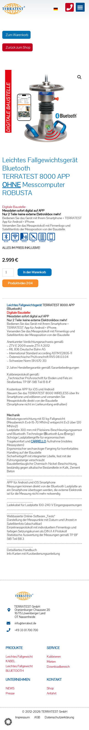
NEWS (10, 688)
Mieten (51, 661)
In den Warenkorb (34, 272)
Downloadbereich (58, 666)
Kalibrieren (54, 656)
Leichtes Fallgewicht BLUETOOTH (19, 668)
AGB (37, 717)
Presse (10, 693)
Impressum (22, 717)
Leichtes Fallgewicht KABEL (19, 658)
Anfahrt (51, 693)
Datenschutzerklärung (59, 717)
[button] (80, 7)
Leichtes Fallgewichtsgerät (24, 305)
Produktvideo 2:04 (20, 283)
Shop (50, 688)
